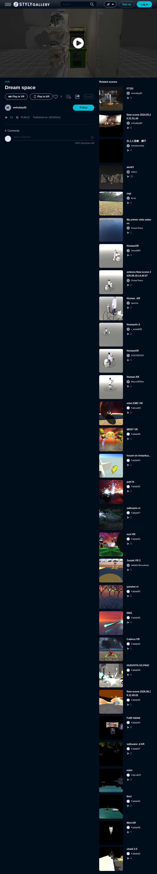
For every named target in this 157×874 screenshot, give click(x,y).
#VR (7, 82)
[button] (56, 97)
